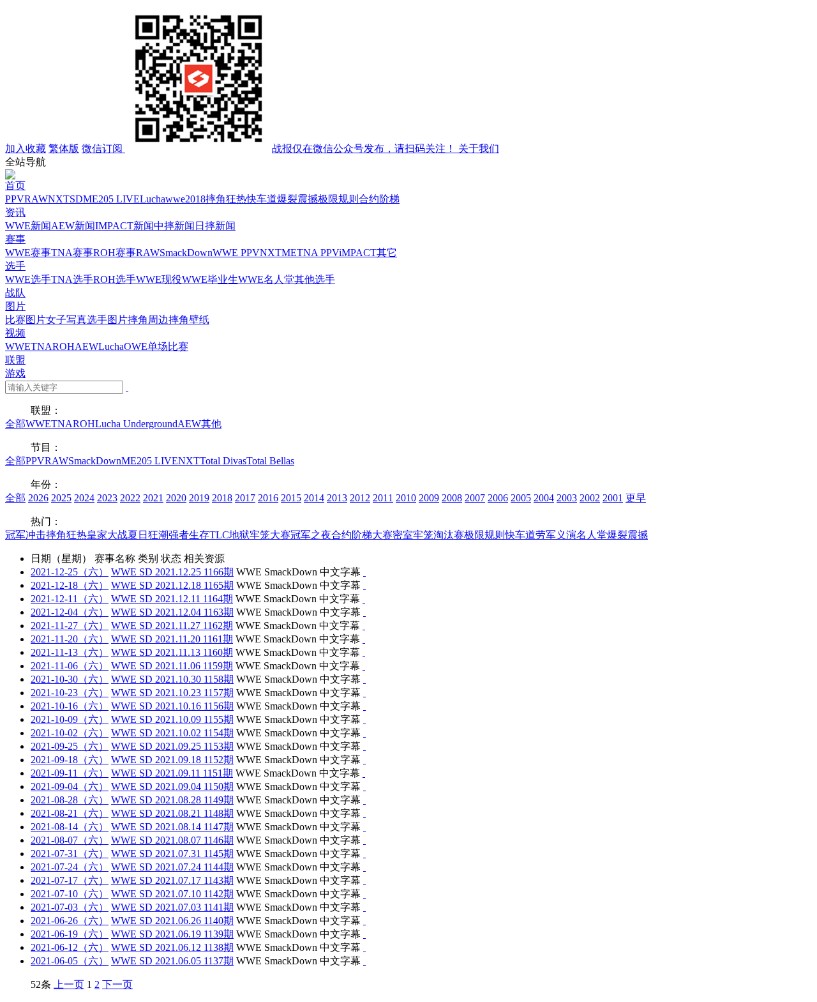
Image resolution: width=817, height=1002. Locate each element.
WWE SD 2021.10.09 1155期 (172, 719)
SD (76, 199)
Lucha (152, 199)
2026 (38, 497)
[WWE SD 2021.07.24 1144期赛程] (364, 867)
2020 (176, 497)
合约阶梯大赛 (362, 534)
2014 (314, 497)
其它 (387, 252)
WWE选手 (28, 279)
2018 (222, 497)
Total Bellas (270, 460)
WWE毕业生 (210, 279)
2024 (84, 497)
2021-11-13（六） (70, 652)
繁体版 (64, 148)
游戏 (15, 373)
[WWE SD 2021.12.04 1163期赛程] (364, 612)
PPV (14, 199)
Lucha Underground (136, 423)
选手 (15, 266)
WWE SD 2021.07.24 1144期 (172, 867)
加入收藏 (25, 148)
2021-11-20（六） (70, 639)
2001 (613, 497)
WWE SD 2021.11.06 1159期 (172, 665)
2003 (567, 497)
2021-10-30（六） (70, 679)
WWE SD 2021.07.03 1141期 (172, 907)
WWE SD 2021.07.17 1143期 (172, 880)
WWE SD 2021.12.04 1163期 (172, 612)
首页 (15, 185)
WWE (18, 346)
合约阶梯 (379, 199)
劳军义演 (556, 534)
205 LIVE (119, 199)
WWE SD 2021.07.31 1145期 (172, 853)
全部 (15, 423)
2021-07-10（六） (70, 893)
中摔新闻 (174, 225)
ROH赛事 (114, 252)
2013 (337, 497)
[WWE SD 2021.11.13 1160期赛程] (364, 652)
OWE (135, 346)
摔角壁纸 (189, 319)
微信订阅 (270, 148)
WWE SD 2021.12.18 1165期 (172, 585)
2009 (429, 497)
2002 (590, 497)
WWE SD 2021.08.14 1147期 (172, 826)
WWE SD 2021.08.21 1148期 (172, 813)
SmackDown (186, 252)
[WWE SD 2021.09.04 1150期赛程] (364, 786)
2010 (406, 497)
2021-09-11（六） (70, 773)
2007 (475, 497)
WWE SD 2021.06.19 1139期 (172, 934)
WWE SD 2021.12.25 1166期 (172, 571)
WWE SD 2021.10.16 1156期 (172, 706)
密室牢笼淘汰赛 (428, 534)
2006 (498, 497)
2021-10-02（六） (70, 732)
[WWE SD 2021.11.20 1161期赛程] (364, 639)
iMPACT (358, 252)
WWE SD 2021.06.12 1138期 (172, 947)
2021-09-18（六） (70, 759)
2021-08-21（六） (70, 813)
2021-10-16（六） (70, 706)
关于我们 (478, 148)
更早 (636, 497)
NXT (59, 199)
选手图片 (107, 319)
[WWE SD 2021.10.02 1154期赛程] (364, 732)
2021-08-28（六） (70, 799)
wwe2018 (185, 199)
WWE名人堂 (266, 279)
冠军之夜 (310, 534)
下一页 (117, 984)
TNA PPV (318, 252)
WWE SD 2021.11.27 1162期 (172, 625)
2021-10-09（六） (70, 719)
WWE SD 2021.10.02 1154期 (172, 732)
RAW (36, 199)
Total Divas (223, 460)
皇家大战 (107, 534)
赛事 (15, 239)
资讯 (15, 212)
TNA (41, 346)
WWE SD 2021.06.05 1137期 (172, 960)
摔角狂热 (226, 199)
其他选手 (314, 279)
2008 (452, 497)
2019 (199, 497)
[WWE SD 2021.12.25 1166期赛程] (364, 571)
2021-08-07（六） (70, 840)
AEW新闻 (73, 225)
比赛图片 (25, 319)
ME (90, 199)
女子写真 (66, 319)
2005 (521, 497)
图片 (15, 306)
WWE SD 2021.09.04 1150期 (172, 786)
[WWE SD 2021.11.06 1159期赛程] (364, 665)
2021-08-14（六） (70, 826)
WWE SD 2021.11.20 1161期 (172, 639)
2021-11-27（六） (70, 625)
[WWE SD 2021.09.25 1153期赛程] (364, 746)
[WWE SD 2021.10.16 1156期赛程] (364, 706)
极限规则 (338, 199)
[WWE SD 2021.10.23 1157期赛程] (364, 692)
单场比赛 (167, 346)
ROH (63, 346)
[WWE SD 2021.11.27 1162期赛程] (364, 625)
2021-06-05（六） (70, 960)
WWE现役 (159, 279)
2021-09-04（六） (70, 786)
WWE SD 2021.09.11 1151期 (172, 773)
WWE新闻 (28, 225)
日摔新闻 (215, 225)
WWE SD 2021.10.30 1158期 (172, 679)
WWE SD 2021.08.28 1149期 (172, 799)
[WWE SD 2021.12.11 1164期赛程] (364, 598)
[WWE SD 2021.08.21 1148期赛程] (364, 813)
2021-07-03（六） (70, 907)
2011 (383, 497)
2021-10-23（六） (70, 692)
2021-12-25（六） (70, 571)
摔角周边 (148, 319)
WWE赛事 (28, 252)
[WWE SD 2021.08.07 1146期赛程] (364, 840)
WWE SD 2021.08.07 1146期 (172, 840)
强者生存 (189, 534)
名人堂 (591, 534)
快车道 (261, 199)
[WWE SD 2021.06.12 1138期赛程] (364, 947)
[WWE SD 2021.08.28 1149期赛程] (364, 799)
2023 (107, 497)
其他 (211, 423)
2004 (544, 497)
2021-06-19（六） (70, 934)
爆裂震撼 (297, 199)
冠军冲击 (25, 534)
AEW (86, 346)
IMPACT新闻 (124, 225)
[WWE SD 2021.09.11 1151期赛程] (364, 773)
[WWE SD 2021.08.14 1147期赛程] (364, 826)
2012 (360, 497)
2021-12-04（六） (70, 612)
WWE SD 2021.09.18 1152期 (172, 759)
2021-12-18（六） (70, 585)
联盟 (15, 359)
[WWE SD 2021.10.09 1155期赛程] (364, 719)
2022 (130, 497)
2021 (153, 497)
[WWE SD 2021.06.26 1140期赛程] (364, 920)
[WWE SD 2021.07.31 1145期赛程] (364, 853)
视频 (15, 333)
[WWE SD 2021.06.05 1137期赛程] (364, 960)
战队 (15, 292)
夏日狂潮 (148, 534)
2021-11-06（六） (70, 665)
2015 (291, 497)
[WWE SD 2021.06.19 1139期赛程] (364, 934)
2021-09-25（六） (70, 746)
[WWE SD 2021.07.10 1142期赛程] (364, 893)
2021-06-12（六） (70, 947)
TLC (219, 534)
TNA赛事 (72, 252)
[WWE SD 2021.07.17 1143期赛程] (364, 880)
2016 (268, 497)
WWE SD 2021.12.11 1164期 (172, 598)
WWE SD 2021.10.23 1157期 (172, 692)
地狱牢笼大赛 (259, 534)
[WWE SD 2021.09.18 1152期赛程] (364, 759)
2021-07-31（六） (70, 853)
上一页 (69, 984)
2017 (245, 497)
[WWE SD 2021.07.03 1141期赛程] (364, 907)
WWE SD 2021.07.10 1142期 (172, 893)
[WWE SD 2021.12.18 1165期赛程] (364, 585)
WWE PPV (236, 252)
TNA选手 (72, 279)
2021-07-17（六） (70, 880)
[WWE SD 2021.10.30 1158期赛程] (364, 679)
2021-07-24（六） (70, 867)
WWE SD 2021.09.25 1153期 (172, 746)
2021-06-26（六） (70, 920)
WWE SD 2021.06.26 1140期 (172, 920)
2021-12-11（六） (70, 598)
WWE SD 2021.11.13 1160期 (172, 652)
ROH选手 (114, 279)
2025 (61, 497)
